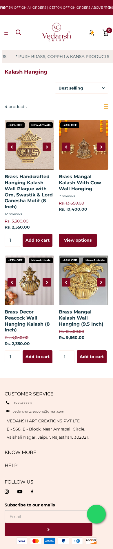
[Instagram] (7, 492)
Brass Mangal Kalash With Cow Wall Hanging (80, 182)
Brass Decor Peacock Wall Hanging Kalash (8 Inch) (27, 321)
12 (13, 214)
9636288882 (22, 403)
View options (78, 240)
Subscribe (48, 529)
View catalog (7, 32)
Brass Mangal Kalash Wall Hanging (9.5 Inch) (81, 318)
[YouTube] (19, 491)
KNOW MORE (21, 452)
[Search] (18, 32)
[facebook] (32, 492)
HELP (11, 465)
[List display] (106, 106)
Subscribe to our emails (30, 505)
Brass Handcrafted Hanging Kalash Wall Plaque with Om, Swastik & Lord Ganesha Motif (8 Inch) (29, 191)
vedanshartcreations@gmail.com (38, 411)
